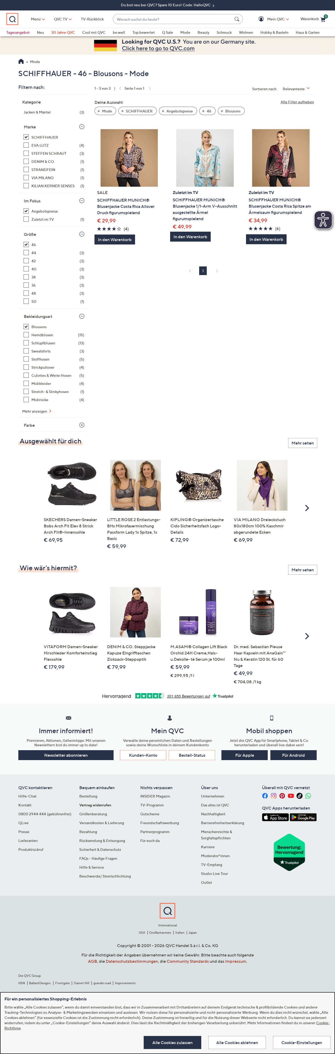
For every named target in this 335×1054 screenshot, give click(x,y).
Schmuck (224, 32)
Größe (30, 234)
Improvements (125, 983)
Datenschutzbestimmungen (132, 961)
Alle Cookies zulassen (172, 1042)
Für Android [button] (293, 755)
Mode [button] (106, 111)
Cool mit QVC (93, 32)
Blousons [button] (233, 111)
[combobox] (172, 19)
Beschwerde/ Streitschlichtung (105, 876)
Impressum (235, 961)
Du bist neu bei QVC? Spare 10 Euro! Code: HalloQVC (166, 5)
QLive (23, 823)
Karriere (208, 847)
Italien (180, 933)
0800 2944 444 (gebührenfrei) (44, 814)
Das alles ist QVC (215, 805)
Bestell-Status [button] (192, 755)
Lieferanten (28, 840)
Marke (30, 126)
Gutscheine (149, 814)
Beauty (203, 32)
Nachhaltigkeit (213, 814)
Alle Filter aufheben (297, 102)
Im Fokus (32, 200)
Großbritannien (160, 933)
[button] (268, 19)
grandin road (102, 983)
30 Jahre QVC (63, 32)
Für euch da (150, 840)
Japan (192, 933)
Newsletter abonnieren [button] (66, 755)
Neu (40, 32)
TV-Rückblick (92, 19)
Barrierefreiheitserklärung (222, 823)
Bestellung (88, 796)
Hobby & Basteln (274, 32)
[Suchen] (238, 19)
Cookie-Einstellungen (301, 1042)
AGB (92, 961)
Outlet (206, 882)
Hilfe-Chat (27, 796)
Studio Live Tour (214, 873)
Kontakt (24, 805)
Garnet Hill (81, 983)
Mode (185, 32)
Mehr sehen (303, 443)
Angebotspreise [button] (179, 111)
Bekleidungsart (38, 316)
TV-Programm (152, 805)
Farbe (29, 425)
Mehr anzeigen (35, 411)
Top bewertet (143, 32)
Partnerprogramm (155, 831)
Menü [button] (36, 19)
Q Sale (167, 32)
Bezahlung (88, 831)
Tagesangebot (18, 32)
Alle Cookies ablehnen (237, 1042)
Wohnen (246, 32)
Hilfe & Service (91, 867)
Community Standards (188, 961)
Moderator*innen (215, 855)
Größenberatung (93, 814)
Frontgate (62, 983)
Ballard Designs (40, 983)
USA (142, 933)
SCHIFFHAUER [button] (139, 111)
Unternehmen (212, 796)
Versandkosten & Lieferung (101, 823)
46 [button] (208, 111)
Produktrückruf (30, 849)
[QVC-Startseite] (21, 62)
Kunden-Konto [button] (143, 755)
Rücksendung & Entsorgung (102, 840)
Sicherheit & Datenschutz (100, 849)
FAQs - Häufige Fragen (98, 858)
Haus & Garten (308, 32)
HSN (21, 983)
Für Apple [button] (244, 755)
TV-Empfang (211, 864)
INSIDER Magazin (155, 796)
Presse (23, 831)
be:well (119, 32)
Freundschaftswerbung (159, 823)
